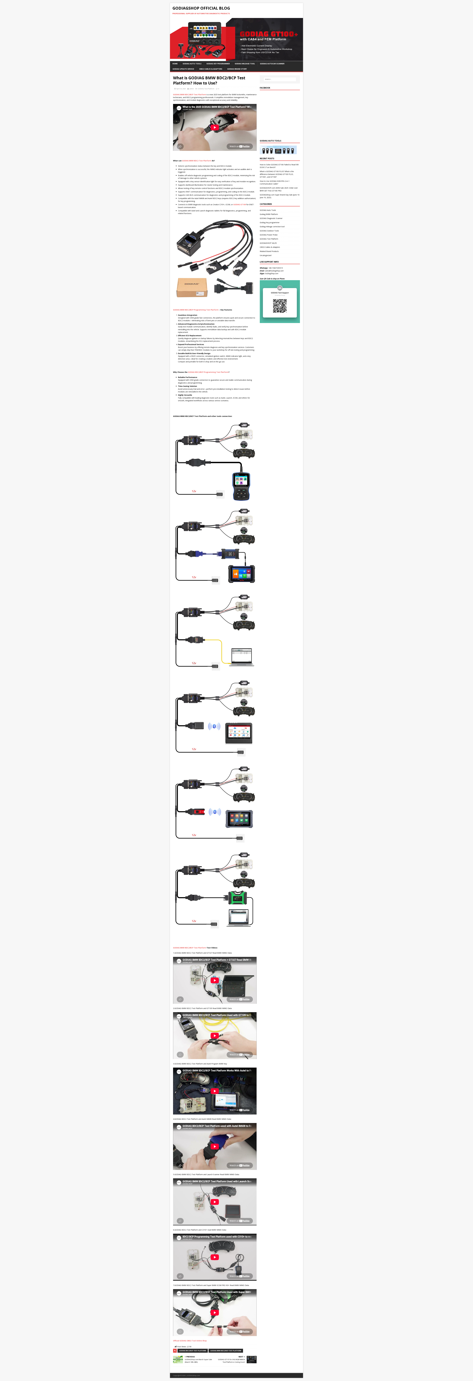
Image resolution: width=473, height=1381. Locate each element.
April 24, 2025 (181, 89)
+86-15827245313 (276, 268)
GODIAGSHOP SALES (268, 243)
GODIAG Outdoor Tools (269, 231)
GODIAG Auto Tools (192, 63)
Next (307, 39)
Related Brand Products (269, 251)
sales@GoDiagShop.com (274, 271)
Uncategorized (265, 255)
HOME (175, 63)
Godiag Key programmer (269, 222)
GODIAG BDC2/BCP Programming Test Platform (208, 372)
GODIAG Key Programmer (218, 63)
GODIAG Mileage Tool (245, 63)
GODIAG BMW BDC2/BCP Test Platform (189, 94)
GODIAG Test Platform (206, 89)
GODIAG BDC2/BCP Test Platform (192, 1351)
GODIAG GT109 (239, 204)
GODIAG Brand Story (237, 69)
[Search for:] (280, 79)
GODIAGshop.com (193, 1375)
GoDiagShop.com (271, 273)
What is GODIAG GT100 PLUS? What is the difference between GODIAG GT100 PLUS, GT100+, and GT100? (277, 174)
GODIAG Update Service (183, 69)
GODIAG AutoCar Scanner (272, 63)
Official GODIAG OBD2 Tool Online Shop (190, 1340)
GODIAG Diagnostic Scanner (271, 218)
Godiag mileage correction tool (272, 226)
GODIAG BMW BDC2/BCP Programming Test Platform (196, 310)
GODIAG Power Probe (269, 235)
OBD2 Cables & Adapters (210, 69)
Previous (166, 39)
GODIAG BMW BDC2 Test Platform (196, 160)
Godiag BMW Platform (269, 214)
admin (191, 89)
